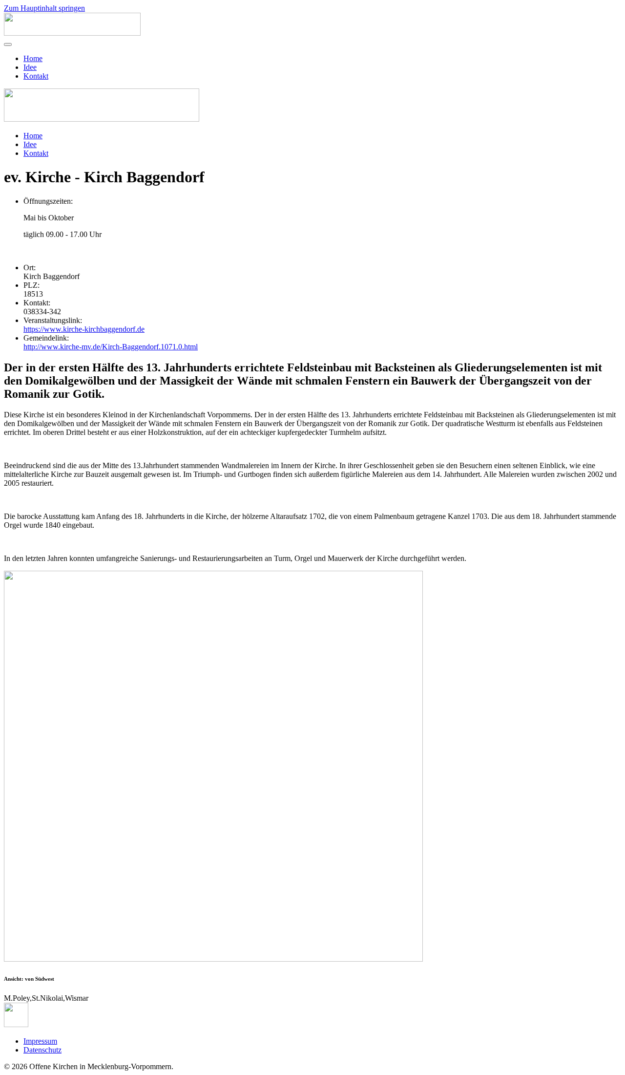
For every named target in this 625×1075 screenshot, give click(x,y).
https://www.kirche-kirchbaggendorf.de (84, 329)
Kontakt (35, 76)
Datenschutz (42, 1050)
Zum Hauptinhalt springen (44, 8)
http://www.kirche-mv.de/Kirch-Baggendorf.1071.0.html (110, 347)
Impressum (40, 1041)
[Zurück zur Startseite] (72, 33)
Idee (30, 67)
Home (32, 58)
